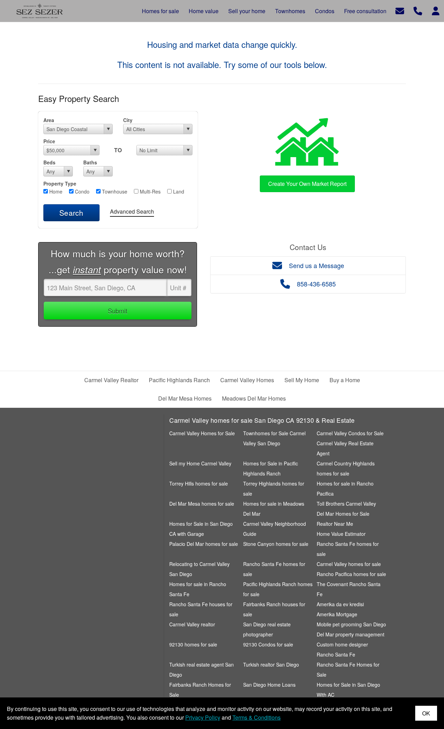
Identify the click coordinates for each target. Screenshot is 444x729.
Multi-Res (149, 191)
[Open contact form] (399, 10)
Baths (90, 162)
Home (55, 191)
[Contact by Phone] (417, 10)
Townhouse (114, 191)
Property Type (59, 183)
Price (49, 141)
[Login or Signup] (435, 10)
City (128, 120)
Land (178, 191)
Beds (49, 162)
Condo (81, 191)
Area (48, 120)
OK (426, 713)
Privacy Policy (202, 717)
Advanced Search (132, 211)
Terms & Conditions (256, 717)
